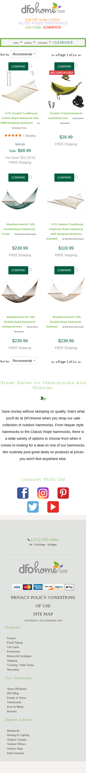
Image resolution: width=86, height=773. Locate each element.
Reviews (11, 711)
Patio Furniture (15, 753)
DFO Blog (13, 693)
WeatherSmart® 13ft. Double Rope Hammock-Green (19, 229)
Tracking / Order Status (20, 665)
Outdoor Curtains (17, 739)
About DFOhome (17, 688)
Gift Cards (13, 647)
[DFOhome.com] (42, 7)
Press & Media (15, 706)
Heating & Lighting (18, 735)
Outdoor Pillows (16, 744)
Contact (11, 638)
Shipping (12, 660)
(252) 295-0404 (44, 539)
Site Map (43, 613)
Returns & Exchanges (19, 656)
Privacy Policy (29, 597)
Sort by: (5, 54)
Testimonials (14, 702)
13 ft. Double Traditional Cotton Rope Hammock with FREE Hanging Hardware (19, 118)
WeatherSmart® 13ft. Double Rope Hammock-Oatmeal (64, 321)
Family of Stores (16, 697)
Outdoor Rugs (15, 748)
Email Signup (15, 642)
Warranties (13, 669)
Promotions (13, 651)
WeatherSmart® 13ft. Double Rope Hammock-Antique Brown (19, 321)
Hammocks (13, 730)
